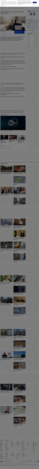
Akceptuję (35, 2)
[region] (19, 3)
